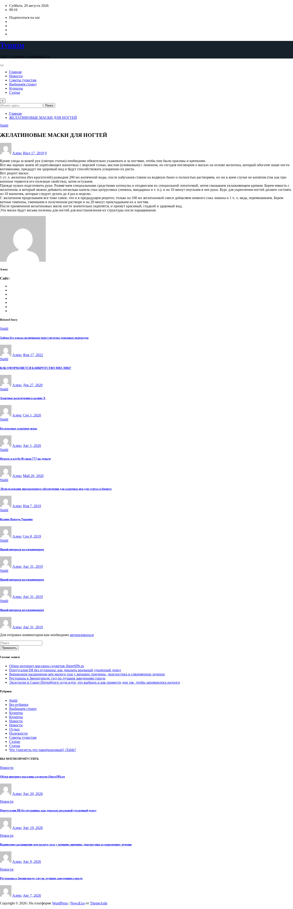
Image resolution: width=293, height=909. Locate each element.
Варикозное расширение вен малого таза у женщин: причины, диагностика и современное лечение (87, 674)
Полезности (18, 733)
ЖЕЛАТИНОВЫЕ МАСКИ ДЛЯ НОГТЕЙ (43, 118)
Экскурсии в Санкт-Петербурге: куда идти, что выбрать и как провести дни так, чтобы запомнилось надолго (94, 682)
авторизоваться (82, 635)
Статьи (14, 92)
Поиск (49, 105)
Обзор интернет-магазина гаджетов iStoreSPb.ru (46, 666)
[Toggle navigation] (2, 65)
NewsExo (77, 903)
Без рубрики (18, 704)
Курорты (16, 88)
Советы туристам (22, 80)
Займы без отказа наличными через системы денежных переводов (44, 337)
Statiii (13, 700)
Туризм (12, 45)
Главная (15, 72)
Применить (9, 648)
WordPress (60, 903)
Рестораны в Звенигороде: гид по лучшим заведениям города (57, 678)
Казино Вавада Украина (16, 519)
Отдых (14, 729)
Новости (16, 76)
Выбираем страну (23, 84)
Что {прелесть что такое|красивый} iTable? (42, 750)
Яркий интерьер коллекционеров (22, 549)
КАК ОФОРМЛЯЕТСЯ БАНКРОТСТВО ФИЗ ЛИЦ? (35, 368)
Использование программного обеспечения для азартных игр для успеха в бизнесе (56, 488)
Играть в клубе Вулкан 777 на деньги (25, 458)
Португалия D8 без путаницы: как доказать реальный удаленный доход (65, 670)
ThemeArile (98, 903)
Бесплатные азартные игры (18, 428)
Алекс (17, 153)
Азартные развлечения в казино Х (22, 398)
